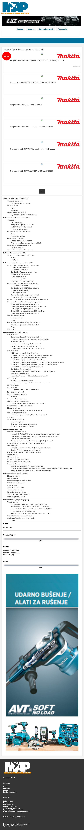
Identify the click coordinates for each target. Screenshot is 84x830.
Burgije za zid (12, 378)
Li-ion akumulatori (17, 222)
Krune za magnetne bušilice (16, 412)
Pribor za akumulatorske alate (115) (16, 218)
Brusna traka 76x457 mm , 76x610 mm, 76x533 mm (29, 504)
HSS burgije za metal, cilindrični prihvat (24, 353)
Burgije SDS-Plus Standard (20, 274)
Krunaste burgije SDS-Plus (20, 279)
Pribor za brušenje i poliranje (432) (16, 500)
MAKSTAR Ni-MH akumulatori (21, 227)
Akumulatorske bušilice (15, 238)
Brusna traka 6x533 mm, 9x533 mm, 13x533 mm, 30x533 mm (32, 509)
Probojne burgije (16, 318)
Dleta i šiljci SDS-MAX (18, 293)
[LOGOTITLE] (17, 774)
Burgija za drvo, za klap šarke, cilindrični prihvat (27, 348)
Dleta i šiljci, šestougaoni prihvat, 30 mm (25, 313)
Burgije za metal (12, 351)
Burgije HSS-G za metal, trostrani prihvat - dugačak (28, 357)
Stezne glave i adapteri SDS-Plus (22, 281)
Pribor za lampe (12, 205)
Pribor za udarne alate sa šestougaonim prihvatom (24, 302)
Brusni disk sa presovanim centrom (19, 480)
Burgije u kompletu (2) (11, 552)
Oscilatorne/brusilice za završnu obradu (21, 518)
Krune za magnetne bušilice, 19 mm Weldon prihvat (29, 415)
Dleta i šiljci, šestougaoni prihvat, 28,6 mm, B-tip (27, 311)
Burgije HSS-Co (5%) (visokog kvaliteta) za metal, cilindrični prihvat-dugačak (37, 362)
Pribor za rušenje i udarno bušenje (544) (18, 263)
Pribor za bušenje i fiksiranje (17, 394)
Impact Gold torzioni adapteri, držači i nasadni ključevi (25, 443)
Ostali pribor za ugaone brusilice (18, 494)
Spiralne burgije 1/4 (17, 341)
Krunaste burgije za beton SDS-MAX (23, 297)
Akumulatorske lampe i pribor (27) (16, 199)
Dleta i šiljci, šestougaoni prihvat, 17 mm (25, 304)
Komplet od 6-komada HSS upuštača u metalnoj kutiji (29, 376)
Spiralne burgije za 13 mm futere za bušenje (26, 337)
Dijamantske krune (13, 408)
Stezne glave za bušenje (15, 419)
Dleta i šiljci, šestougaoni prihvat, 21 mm (25, 309)
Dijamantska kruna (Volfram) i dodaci (24, 215)
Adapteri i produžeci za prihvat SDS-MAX (25, 295)
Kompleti (14, 396)
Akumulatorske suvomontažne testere (20, 250)
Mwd (13, 778)
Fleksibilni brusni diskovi (15, 483)
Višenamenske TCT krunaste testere (20, 406)
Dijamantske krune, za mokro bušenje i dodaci (27, 410)
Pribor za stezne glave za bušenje (22, 426)
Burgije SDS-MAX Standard (20, 290)
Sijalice (13, 208)
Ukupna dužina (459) (11, 550)
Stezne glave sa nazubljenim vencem (24, 424)
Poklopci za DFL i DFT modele (21, 241)
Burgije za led (12, 387)
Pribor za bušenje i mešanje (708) (15, 332)
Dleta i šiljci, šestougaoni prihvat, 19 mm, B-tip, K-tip (29, 306)
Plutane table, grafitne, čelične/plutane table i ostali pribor (31, 513)
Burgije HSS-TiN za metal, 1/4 (21, 369)
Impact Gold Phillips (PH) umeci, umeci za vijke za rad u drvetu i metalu (35, 434)
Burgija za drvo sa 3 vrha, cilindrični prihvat (26, 344)
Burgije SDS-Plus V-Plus (19, 270)
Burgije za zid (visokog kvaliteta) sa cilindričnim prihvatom (31, 383)
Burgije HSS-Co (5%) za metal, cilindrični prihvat (27, 360)
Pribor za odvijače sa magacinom (18, 461)
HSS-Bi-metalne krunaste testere (18, 401)
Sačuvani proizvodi (46, 29)
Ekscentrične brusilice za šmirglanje (19, 516)
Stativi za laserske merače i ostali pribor (21, 255)
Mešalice (10, 417)
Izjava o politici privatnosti (13, 810)
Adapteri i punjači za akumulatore (18, 231)
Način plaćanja (8, 803)
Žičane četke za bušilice (15, 490)
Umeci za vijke (12, 445)
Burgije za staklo (13, 385)
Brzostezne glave (17, 422)
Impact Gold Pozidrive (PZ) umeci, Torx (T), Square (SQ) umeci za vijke (35, 436)
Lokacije (31, 29)
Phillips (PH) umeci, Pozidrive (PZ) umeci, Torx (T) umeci (30, 448)
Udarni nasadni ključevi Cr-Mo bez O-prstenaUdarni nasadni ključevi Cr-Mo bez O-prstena (42, 468)
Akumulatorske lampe (14, 201)
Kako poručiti (8, 801)
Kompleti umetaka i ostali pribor (18, 459)
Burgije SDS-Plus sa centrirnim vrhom (24, 272)
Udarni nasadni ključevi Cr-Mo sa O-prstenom (27, 466)
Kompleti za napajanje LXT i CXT (22, 225)
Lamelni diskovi (12, 485)
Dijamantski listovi (13, 476)
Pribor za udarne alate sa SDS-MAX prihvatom (23, 283)
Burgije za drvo (12, 335)
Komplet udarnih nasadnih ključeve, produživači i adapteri (31, 471)
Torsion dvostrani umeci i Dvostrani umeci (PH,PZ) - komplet (32, 441)
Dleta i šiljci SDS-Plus (18, 276)
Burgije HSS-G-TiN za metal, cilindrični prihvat (27, 367)
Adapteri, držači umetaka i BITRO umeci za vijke (24, 452)
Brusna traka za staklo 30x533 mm (23, 511)
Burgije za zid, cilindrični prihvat (22, 380)
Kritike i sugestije (9, 792)
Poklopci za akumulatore (19, 229)
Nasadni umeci (12, 454)
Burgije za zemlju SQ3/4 (15, 392)
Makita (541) (7, 527)
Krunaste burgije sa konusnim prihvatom (25, 325)
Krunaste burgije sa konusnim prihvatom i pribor (23, 322)
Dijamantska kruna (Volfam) (16, 212)
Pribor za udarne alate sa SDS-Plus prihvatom (23, 265)
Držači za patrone (17, 247)
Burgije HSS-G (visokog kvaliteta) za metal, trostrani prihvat (31, 355)
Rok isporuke (8, 804)
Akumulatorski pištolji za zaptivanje (19, 245)
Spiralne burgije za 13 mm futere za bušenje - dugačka (30, 339)
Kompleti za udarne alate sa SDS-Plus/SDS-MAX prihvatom (27, 299)
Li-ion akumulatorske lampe (20, 203)
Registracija (62, 29)
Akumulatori (11, 220)
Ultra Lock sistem (13, 457)
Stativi (13, 257)
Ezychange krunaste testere (17, 399)
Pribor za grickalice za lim (16, 497)
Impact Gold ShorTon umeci (20, 438)
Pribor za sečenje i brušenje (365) (15, 474)
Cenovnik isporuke (10, 806)
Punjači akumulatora (18, 236)
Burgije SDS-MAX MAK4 (19, 286)
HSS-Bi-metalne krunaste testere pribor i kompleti (28, 403)
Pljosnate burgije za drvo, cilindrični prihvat (25, 346)
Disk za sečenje (12, 478)
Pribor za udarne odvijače (16, 464)
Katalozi (20, 29)
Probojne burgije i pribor (15, 315)
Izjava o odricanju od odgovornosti (16, 811)
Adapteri (14, 234)
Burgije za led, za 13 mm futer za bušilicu (25, 390)
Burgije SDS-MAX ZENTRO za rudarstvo (25, 288)
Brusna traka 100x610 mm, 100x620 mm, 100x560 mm (30, 506)
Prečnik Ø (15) (8, 555)
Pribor (13, 320)
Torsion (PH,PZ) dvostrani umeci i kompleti (25, 450)
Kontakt (6, 790)
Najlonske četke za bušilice (16, 492)
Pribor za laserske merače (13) (14, 253)
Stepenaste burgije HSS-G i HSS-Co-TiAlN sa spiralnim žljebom (33, 371)
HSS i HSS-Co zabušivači (20, 374)
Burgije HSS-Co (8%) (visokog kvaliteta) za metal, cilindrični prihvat (34, 364)
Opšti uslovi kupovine (11, 808)
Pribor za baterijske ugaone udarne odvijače (26, 243)
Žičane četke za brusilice (15, 487)
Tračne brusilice (12, 502)
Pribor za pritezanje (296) (12, 429)
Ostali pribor (15, 210)
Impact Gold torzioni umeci (16, 432)
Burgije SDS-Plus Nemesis (20, 267)
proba (13, 520)
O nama (6, 787)
